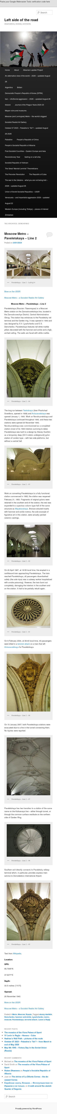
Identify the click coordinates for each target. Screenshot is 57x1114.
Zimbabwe (9, 215)
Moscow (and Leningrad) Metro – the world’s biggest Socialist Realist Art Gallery (26, 119)
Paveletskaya (18, 1019)
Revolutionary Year (12, 157)
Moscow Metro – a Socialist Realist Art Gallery (24, 297)
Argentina (9, 87)
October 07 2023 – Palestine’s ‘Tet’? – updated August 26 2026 (26, 131)
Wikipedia (17, 953)
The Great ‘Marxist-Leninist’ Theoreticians (21, 168)
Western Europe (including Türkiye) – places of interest (26, 209)
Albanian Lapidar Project (33, 70)
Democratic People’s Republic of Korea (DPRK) (24, 93)
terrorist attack (24, 643)
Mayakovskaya (21, 508)
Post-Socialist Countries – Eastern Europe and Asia (25, 151)
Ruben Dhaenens (12, 1070)
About (16, 70)
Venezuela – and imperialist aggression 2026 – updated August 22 (27, 200)
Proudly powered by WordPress (28, 1108)
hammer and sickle (23, 1017)
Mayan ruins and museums (15, 110)
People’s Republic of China (28, 139)
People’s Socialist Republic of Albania (20, 145)
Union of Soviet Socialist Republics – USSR (22, 191)
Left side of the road (21, 19)
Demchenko (9, 1017)
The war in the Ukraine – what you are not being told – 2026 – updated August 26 (26, 183)
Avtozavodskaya (39, 413)
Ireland (8, 104)
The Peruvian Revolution (15, 174)
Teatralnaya (28, 410)
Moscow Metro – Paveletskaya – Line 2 (20, 235)
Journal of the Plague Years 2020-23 (29, 104)
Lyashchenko (37, 1017)
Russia (29, 1014)
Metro (14, 1014)
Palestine (8, 139)
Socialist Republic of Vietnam (16, 162)
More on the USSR (12, 291)
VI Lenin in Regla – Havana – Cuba (20, 1035)
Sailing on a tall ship (33, 157)
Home (7, 70)
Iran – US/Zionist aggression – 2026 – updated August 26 (27, 99)
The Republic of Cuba (37, 174)
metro (46, 1017)
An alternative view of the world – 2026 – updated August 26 (27, 78)
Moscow (21, 1014)
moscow (7, 1019)
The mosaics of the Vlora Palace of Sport (23, 1032)
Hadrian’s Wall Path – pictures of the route (23, 1038)
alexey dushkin (45, 1014)
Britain (19, 87)
